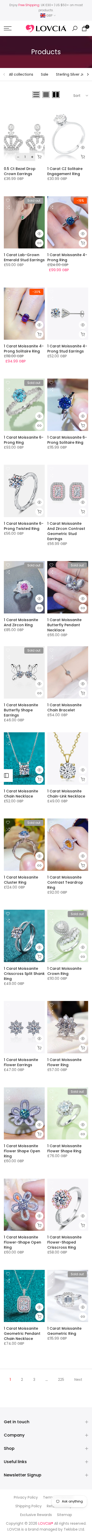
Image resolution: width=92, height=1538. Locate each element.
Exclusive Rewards (36, 1514)
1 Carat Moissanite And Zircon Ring (21, 622)
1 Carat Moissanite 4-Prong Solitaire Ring (24, 349)
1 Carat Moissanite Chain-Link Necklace (66, 794)
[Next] (87, 74)
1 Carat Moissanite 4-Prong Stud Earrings (67, 349)
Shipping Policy (28, 1506)
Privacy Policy (26, 1497)
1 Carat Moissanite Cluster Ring (21, 880)
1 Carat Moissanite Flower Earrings (21, 1062)
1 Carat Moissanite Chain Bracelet (64, 707)
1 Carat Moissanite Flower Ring (64, 1062)
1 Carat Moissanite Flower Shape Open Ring (22, 1151)
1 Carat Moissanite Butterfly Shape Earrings (21, 710)
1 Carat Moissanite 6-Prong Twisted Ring (23, 526)
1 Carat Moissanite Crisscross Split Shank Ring (24, 973)
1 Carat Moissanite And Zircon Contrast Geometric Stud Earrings (66, 531)
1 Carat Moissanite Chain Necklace (21, 794)
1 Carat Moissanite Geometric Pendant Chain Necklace (22, 1333)
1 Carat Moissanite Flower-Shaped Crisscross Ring (64, 1242)
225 (61, 1379)
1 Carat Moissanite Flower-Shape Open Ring (22, 1242)
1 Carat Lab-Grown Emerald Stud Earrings (24, 257)
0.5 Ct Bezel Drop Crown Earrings (20, 171)
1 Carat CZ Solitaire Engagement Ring (65, 171)
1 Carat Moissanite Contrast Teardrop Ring (65, 882)
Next (78, 1379)
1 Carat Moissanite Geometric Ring (64, 1331)
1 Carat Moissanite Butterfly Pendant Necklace (64, 625)
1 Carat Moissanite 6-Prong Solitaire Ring (67, 440)
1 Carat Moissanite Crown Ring (64, 971)
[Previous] (4, 74)
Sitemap (64, 1514)
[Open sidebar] (6, 775)
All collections (21, 74)
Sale (44, 74)
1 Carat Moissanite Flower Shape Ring (64, 1148)
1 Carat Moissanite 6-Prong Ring (23, 440)
